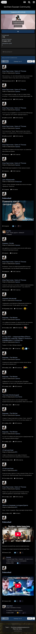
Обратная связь (17, 629)
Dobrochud (6, 198)
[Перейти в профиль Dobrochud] (4, 67)
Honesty (8, 557)
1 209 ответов (19, 460)
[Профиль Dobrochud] (18, 31)
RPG (16, 452)
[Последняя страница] (33, 61)
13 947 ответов (21, 81)
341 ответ (17, 404)
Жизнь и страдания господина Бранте (15, 505)
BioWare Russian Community (17, 7)
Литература (18, 181)
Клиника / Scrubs (8, 243)
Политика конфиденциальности (20, 627)
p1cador (8, 231)
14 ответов (17, 348)
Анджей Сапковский (9, 298)
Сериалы (17, 73)
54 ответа (17, 513)
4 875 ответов (18, 327)
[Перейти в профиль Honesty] (4, 558)
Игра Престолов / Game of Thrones (14, 71)
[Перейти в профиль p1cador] (4, 231)
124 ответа (15, 189)
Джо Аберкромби (8, 180)
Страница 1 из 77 (18, 61)
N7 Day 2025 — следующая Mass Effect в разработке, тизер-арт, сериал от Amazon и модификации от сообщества (17, 338)
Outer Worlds (18, 397)
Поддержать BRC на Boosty (18, 12)
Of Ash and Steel (7, 450)
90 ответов (14, 253)
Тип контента (7, 51)
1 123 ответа (18, 308)
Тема (7, 627)
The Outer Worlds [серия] (10, 395)
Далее (29, 61)
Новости (17, 342)
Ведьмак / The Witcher (10, 317)
